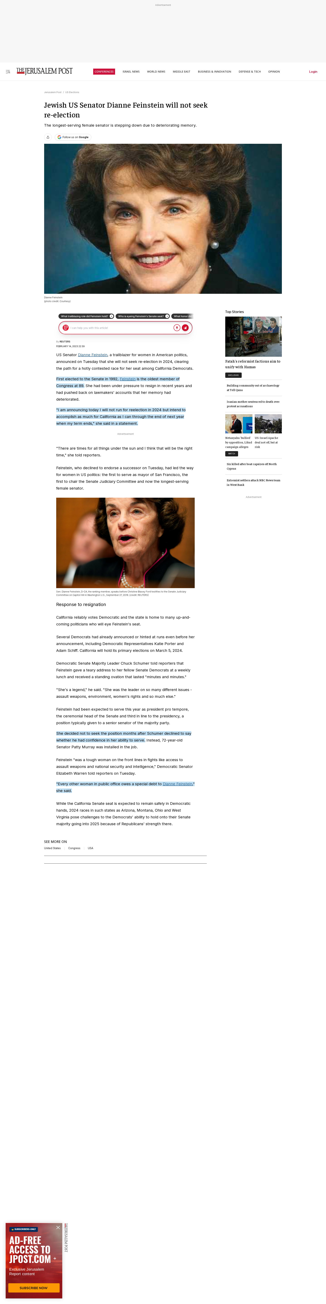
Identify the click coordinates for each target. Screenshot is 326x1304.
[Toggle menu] (8, 71)
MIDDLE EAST (181, 71)
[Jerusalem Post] (42, 71)
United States (52, 848)
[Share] (48, 137)
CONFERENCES (104, 71)
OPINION (274, 71)
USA (90, 848)
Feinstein (128, 379)
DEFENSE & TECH (250, 71)
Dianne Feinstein (92, 355)
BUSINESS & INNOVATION (214, 71)
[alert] (34, 1260)
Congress (74, 848)
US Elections (72, 92)
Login (313, 71)
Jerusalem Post (53, 92)
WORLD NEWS (156, 71)
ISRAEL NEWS (131, 71)
